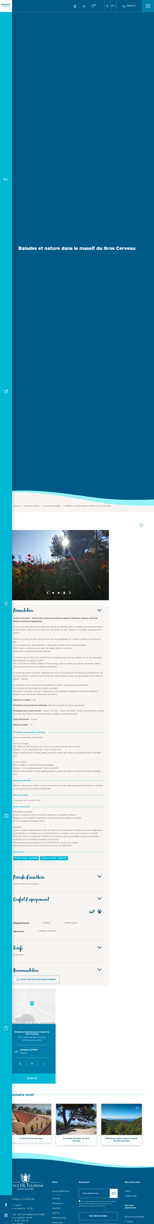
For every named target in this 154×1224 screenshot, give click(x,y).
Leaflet (29, 1023)
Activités (6, 603)
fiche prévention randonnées (38, 979)
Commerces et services (6, 1028)
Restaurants (6, 391)
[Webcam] (76, 6)
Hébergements (6, 179)
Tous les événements (6, 816)
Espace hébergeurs (61, 1191)
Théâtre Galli (130, 1196)
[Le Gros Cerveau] (58, 600)
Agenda (55, 1213)
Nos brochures (98, 1216)
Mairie (127, 1191)
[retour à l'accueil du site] (6, 6)
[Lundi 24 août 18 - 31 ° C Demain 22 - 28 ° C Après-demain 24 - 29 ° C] (84, 6)
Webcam (56, 1199)
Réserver (32, 1078)
